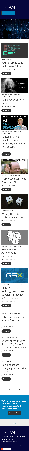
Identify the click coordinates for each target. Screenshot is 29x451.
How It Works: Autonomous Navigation (9, 253)
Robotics (11, 59)
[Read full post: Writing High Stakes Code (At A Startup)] (14, 201)
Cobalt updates (5, 284)
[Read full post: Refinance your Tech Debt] (14, 85)
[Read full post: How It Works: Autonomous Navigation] (14, 237)
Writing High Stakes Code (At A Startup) (12, 215)
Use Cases (15, 337)
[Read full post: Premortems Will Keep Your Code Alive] (14, 166)
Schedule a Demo (8, 13)
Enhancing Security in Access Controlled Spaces (13, 320)
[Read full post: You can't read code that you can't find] (14, 50)
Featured (13, 284)
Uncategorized (5, 96)
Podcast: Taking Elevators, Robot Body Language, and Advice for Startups (13, 141)
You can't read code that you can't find (12, 64)
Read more (6, 73)
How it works (5, 59)
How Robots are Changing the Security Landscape (13, 368)
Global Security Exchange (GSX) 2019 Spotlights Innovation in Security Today (13, 293)
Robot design (5, 94)
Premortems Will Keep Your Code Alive (13, 180)
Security (23, 284)
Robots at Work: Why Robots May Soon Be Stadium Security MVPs (14, 344)
